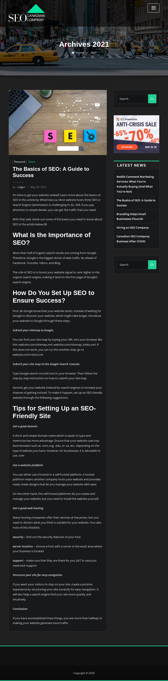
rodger (19, 187)
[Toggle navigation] (153, 7)
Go (152, 99)
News (31, 162)
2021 (93, 53)
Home (80, 53)
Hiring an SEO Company (133, 227)
